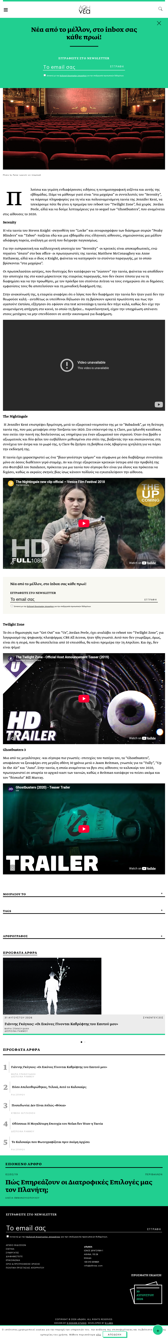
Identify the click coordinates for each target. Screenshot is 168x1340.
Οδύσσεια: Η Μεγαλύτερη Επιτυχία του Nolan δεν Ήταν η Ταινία (57, 1124)
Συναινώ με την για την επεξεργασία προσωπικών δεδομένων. (52, 606)
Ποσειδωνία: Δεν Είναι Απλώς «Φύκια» (39, 1105)
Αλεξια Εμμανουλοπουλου (22, 1197)
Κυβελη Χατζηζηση (23, 1112)
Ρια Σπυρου (18, 1094)
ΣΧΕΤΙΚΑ (10, 1248)
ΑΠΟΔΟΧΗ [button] (114, 1334)
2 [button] (84, 1042)
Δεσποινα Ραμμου (22, 1076)
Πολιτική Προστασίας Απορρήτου (40, 606)
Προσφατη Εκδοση (146, 1275)
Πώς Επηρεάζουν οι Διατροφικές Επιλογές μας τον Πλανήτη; (78, 1186)
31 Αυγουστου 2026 (18, 1017)
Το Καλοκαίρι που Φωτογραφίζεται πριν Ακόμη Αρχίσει (51, 1142)
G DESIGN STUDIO (76, 1322)
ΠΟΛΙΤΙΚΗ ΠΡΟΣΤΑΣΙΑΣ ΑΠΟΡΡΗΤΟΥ (25, 1267)
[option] (84, 996)
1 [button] (81, 1042)
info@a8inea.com (93, 1265)
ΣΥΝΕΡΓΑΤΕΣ (12, 1252)
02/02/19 (11, 1174)
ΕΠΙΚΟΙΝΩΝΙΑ (13, 1259)
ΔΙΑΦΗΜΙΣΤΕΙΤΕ (14, 1256)
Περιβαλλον (154, 1174)
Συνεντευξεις (153, 1017)
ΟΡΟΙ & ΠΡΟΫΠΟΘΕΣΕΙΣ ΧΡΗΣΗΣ (23, 1263)
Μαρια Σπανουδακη (23, 1073)
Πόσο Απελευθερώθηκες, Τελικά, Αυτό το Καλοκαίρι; (49, 1087)
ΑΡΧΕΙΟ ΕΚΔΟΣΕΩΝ (16, 1244)
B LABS (109, 1322)
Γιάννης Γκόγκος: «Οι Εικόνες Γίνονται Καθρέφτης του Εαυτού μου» (59, 1067)
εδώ (98, 1334)
